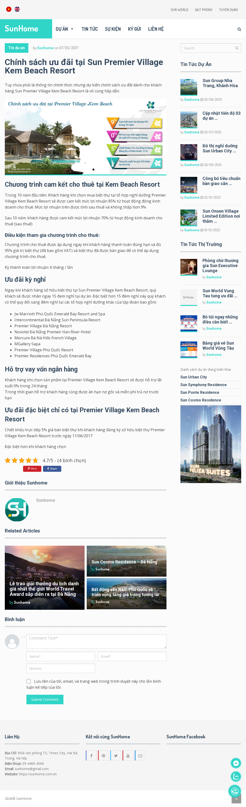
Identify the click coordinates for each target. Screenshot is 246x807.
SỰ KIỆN (113, 29)
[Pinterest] (104, 755)
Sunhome (45, 47)
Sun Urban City (193, 377)
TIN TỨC (89, 29)
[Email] (140, 755)
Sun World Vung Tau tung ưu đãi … (220, 293)
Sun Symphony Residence (203, 385)
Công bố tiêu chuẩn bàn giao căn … (221, 181)
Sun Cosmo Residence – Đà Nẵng (124, 561)
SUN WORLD (179, 10)
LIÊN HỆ (156, 29)
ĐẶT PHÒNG (203, 10)
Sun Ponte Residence (199, 392)
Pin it (34, 468)
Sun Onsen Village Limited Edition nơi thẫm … (221, 216)
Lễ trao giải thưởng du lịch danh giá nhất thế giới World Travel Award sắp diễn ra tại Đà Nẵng (44, 589)
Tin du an (16, 48)
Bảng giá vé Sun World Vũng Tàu (218, 346)
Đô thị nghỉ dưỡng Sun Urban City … (220, 148)
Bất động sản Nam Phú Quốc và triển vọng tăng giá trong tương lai (125, 592)
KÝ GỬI (134, 29)
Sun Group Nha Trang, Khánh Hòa (220, 83)
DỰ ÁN (62, 29)
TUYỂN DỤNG (228, 10)
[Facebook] (91, 755)
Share (53, 468)
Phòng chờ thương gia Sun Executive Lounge (221, 265)
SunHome (21, 28)
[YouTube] (128, 755)
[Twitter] (116, 755)
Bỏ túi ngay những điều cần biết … (220, 319)
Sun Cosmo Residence (200, 400)
